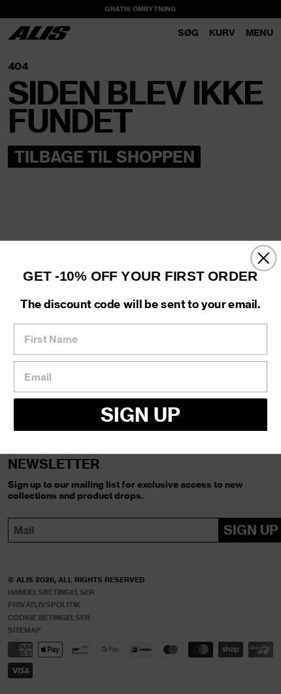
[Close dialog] (263, 257)
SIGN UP (140, 414)
